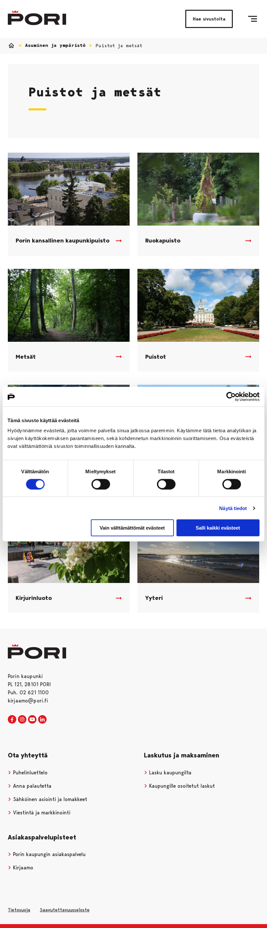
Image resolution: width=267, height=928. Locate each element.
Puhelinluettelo (29, 772)
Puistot (155, 356)
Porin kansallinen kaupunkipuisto (62, 240)
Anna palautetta (31, 786)
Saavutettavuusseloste (65, 910)
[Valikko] (252, 18)
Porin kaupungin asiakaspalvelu (48, 854)
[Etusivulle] (37, 17)
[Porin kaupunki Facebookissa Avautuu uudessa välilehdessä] (12, 719)
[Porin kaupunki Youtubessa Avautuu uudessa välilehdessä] (32, 719)
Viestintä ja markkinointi (40, 813)
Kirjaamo (22, 868)
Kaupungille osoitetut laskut (181, 786)
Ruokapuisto (162, 240)
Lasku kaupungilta (169, 772)
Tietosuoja (19, 910)
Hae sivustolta (209, 19)
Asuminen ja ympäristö (55, 45)
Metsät (26, 356)
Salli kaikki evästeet (218, 528)
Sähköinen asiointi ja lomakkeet (49, 799)
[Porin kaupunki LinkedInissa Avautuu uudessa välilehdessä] (42, 719)
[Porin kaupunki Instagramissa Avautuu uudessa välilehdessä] (22, 719)
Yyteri (154, 598)
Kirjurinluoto (34, 598)
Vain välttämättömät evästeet (132, 528)
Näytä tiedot (233, 508)
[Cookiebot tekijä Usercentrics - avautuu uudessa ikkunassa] (231, 396)
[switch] (100, 484)
